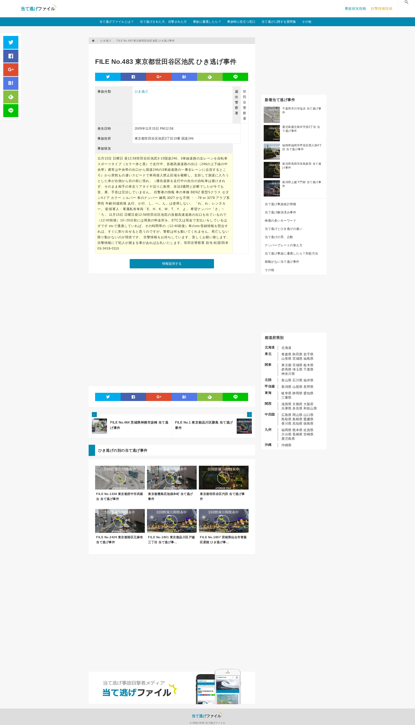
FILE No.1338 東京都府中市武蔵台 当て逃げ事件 (119, 496)
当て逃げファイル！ (38, 8)
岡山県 (297, 415)
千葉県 (308, 369)
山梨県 (297, 386)
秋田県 (297, 354)
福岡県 (286, 430)
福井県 (308, 380)
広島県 (286, 415)
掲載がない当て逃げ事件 (282, 261)
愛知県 (308, 393)
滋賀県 (286, 404)
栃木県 (308, 365)
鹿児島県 (288, 438)
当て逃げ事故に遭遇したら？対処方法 (291, 253)
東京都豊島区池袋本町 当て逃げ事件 (170, 496)
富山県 (286, 380)
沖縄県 (286, 445)
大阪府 (308, 404)
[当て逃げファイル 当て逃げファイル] (93, 40)
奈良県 (297, 408)
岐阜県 (286, 393)
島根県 (297, 419)
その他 (306, 21)
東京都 (286, 365)
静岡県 (297, 393)
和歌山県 (310, 408)
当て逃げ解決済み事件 (280, 212)
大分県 (286, 434)
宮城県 (297, 358)
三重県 (286, 397)
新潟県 (286, 386)
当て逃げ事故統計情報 (280, 204)
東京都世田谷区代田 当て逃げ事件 (222, 496)
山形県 (286, 358)
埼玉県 (297, 369)
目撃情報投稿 (381, 8)
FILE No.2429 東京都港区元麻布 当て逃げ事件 (119, 539)
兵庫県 (286, 408)
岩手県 (308, 354)
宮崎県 (308, 434)
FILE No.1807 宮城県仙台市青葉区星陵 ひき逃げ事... (223, 539)
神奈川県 (288, 373)
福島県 (308, 358)
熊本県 (297, 430)
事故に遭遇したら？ (207, 21)
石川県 (297, 380)
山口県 (308, 415)
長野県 (308, 386)
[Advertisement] (173, 48)
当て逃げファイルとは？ (116, 21)
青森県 (286, 354)
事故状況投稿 (355, 8)
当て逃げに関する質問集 (279, 21)
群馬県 (286, 369)
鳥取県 (286, 419)
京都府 (297, 404)
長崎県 (297, 434)
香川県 (286, 423)
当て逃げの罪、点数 (279, 237)
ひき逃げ (141, 91)
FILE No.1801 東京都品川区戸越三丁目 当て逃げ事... (171, 539)
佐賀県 (308, 430)
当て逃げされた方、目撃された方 (163, 21)
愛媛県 (308, 419)
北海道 (286, 348)
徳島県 (308, 423)
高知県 (297, 423)
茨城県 (297, 365)
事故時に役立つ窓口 (241, 21)
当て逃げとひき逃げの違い (283, 228)
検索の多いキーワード (280, 220)
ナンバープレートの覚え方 (283, 245)
